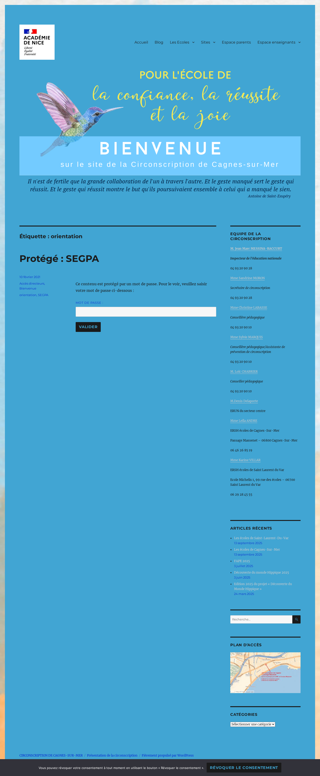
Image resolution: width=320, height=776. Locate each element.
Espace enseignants (276, 42)
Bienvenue (27, 288)
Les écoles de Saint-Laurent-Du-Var (261, 538)
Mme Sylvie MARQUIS (246, 337)
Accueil (141, 42)
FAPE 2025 (242, 561)
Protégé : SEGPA (59, 258)
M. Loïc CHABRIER (244, 372)
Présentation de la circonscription (112, 755)
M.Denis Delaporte (244, 401)
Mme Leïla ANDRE (243, 421)
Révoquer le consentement (244, 767)
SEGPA (43, 295)
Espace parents (236, 42)
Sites (205, 42)
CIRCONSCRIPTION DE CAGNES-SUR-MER (51, 755)
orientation (28, 295)
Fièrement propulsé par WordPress (168, 755)
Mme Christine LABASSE (248, 308)
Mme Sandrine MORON (247, 278)
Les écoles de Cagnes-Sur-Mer (257, 550)
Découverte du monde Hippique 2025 (261, 573)
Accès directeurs (31, 283)
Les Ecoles (179, 42)
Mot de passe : (89, 302)
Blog (159, 42)
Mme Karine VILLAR (245, 460)
